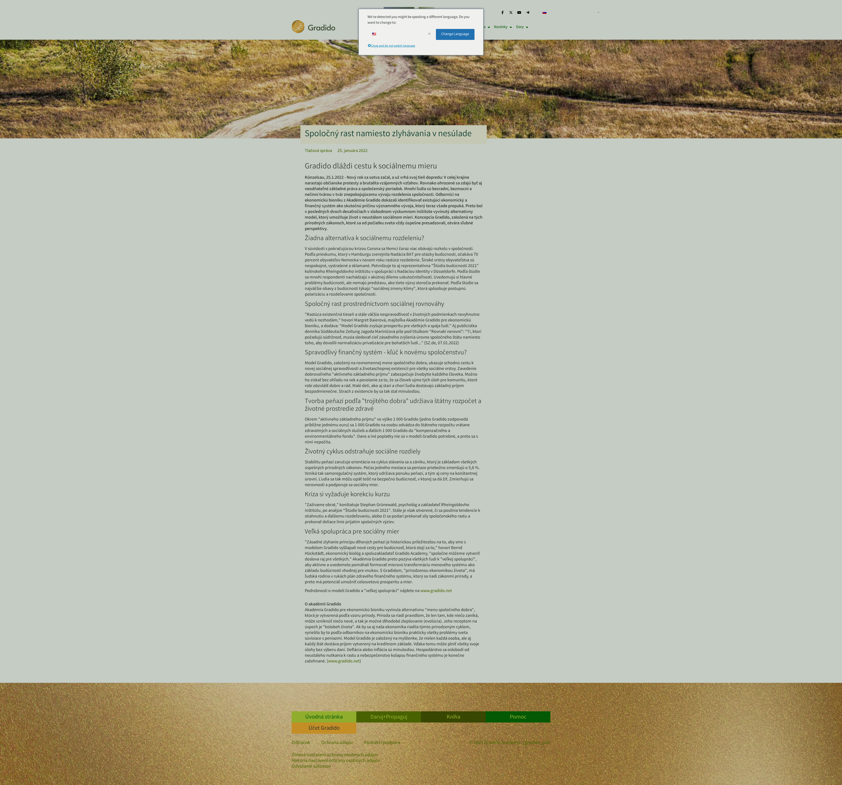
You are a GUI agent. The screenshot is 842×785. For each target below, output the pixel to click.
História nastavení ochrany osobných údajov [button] (336, 761)
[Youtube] (519, 12)
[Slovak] (569, 12)
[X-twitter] (511, 12)
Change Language (455, 34)
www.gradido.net (436, 591)
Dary (520, 27)
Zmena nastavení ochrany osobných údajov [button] (335, 755)
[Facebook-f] (502, 12)
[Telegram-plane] (528, 12)
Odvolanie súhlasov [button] (311, 766)
